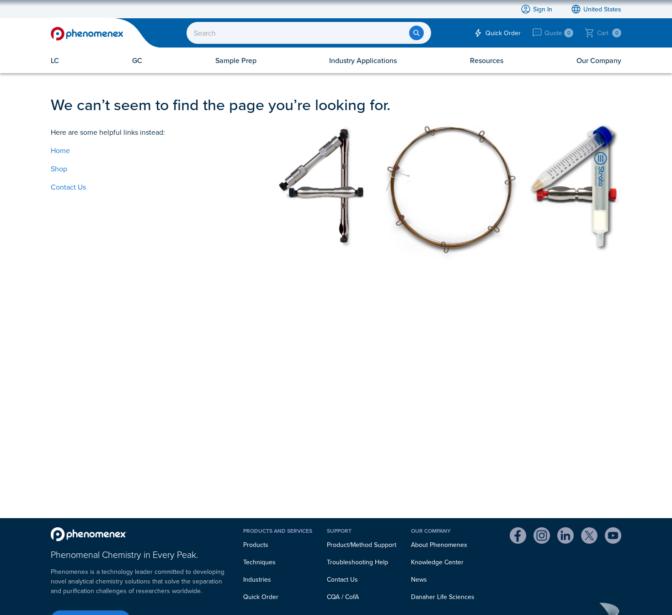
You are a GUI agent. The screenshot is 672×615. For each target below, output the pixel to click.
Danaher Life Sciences (443, 596)
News (419, 579)
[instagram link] (541, 536)
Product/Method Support (361, 544)
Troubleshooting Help (357, 562)
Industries (257, 579)
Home (60, 150)
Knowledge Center (437, 562)
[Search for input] (416, 33)
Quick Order (260, 596)
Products (255, 544)
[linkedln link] (565, 536)
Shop (59, 169)
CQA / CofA (343, 596)
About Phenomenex (439, 544)
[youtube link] (613, 536)
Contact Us (68, 187)
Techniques (259, 562)
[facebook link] (518, 536)
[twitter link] (589, 536)
